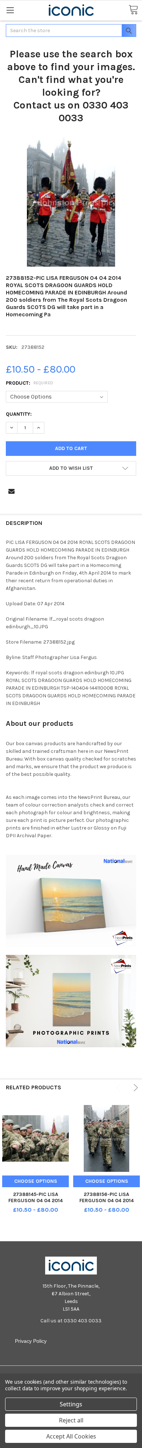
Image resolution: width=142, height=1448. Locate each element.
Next (134, 1087)
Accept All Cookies (71, 1436)
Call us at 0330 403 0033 (71, 1321)
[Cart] (133, 10)
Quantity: (19, 414)
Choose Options (35, 1181)
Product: (30, 383)
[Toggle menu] (10, 10)
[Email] (11, 491)
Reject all (71, 1420)
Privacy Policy (31, 1341)
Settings (71, 1404)
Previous (119, 1087)
